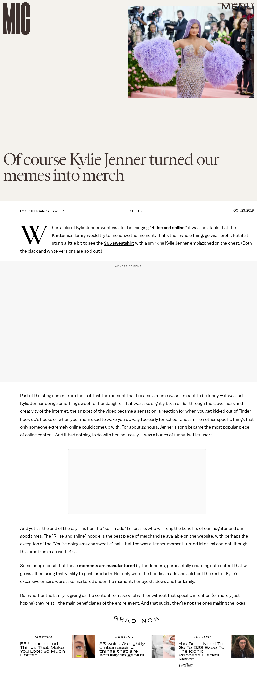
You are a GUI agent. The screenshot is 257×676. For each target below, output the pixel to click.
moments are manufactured (107, 565)
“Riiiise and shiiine (167, 227)
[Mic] (16, 18)
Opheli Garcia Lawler (44, 211)
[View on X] (137, 482)
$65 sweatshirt (119, 243)
